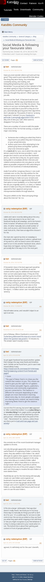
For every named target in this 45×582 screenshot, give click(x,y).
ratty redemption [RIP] (16, 208)
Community (38, 9)
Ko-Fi (40, 3)
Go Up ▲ (30, 575)
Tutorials (8, 10)
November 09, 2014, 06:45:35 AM (13, 330)
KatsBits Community (14, 24)
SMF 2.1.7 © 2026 (17, 577)
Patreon (33, 3)
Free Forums (23, 579)
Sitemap (30, 579)
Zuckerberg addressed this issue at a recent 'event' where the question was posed (22, 337)
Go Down (5, 60)
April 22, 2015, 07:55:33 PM (11, 355)
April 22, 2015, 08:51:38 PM (11, 438)
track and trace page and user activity (21, 422)
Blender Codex (36, 16)
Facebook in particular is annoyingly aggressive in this (19, 116)
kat (7, 66)
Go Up (4, 561)
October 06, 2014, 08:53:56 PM (12, 212)
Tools (16, 9)
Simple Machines (28, 577)
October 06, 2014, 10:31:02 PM (12, 262)
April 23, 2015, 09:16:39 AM (11, 543)
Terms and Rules (21, 575)
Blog (16, 3)
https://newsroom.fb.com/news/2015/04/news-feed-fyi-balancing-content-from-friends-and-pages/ (21, 371)
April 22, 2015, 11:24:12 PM (11, 504)
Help (13, 575)
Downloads (25, 9)
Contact (23, 3)
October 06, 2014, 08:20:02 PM (12, 70)
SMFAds (15, 579)
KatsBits (13, 2)
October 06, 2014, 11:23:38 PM (12, 306)
